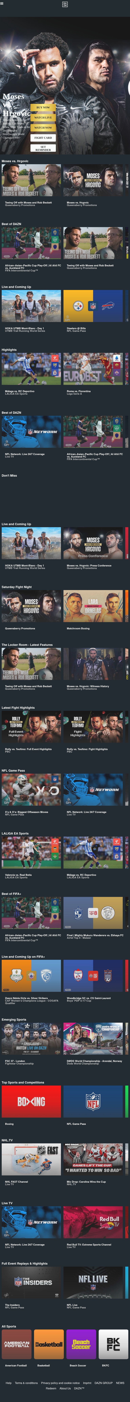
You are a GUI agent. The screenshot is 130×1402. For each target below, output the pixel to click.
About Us (65, 1388)
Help (9, 1383)
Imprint (87, 1383)
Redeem (51, 1388)
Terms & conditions (26, 1383)
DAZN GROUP (104, 1383)
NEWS (120, 1383)
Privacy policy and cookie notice (60, 1383)
